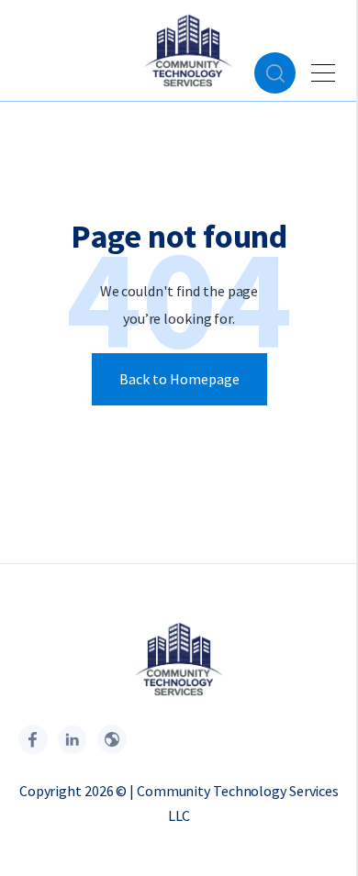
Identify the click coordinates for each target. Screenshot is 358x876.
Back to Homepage (179, 379)
